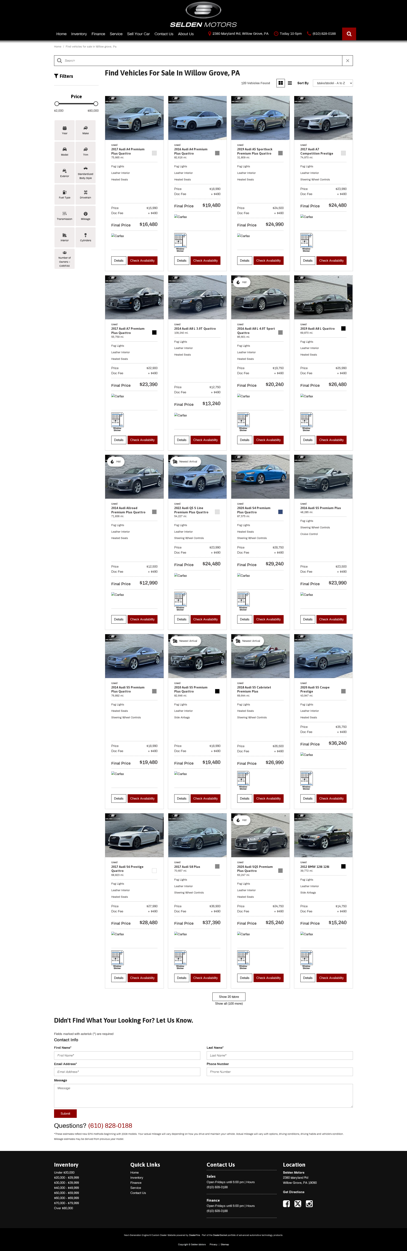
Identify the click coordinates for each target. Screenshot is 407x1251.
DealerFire (194, 1235)
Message (60, 1080)
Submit (65, 1113)
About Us (186, 34)
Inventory (79, 34)
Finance (98, 34)
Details (119, 260)
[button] (349, 34)
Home (61, 34)
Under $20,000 (64, 1172)
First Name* (62, 1047)
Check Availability (142, 260)
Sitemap (225, 1244)
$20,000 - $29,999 (66, 1177)
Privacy (213, 1244)
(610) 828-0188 (217, 1187)
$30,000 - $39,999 (66, 1182)
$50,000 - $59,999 (66, 1193)
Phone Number (218, 1064)
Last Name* (215, 1047)
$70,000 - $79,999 (66, 1203)
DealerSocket (220, 1235)
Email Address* (65, 1064)
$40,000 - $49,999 (66, 1188)
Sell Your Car (138, 34)
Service (116, 34)
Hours (250, 1182)
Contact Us (164, 34)
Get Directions (293, 1192)
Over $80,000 (63, 1208)
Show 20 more (229, 996)
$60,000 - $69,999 (66, 1198)
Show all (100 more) (229, 1003)
